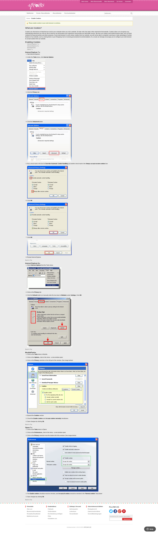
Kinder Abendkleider (43, 13)
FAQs (49, 516)
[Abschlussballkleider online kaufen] (37, 5)
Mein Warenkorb (109, 1)
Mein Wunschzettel (96, 1)
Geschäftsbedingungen (94, 514)
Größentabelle (52, 511)
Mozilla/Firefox (31, 47)
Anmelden (128, 1)
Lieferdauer (72, 511)
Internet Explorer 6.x (33, 46)
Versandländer (73, 514)
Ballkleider (30, 13)
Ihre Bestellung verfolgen (55, 514)
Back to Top (28, 260)
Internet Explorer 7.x (33, 44)
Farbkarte (50, 509)
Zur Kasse (120, 1)
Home (28, 18)
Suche (131, 13)
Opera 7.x (30, 49)
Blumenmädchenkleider (34, 511)
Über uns (29, 509)
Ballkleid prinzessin (32, 516)
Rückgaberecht (92, 509)
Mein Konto (84, 1)
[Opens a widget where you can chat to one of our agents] (150, 529)
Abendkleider (57, 13)
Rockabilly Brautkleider (33, 514)
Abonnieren (127, 519)
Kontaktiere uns (52, 518)
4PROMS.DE (87, 527)
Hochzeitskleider (69, 13)
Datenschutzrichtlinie (94, 511)
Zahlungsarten (73, 509)
